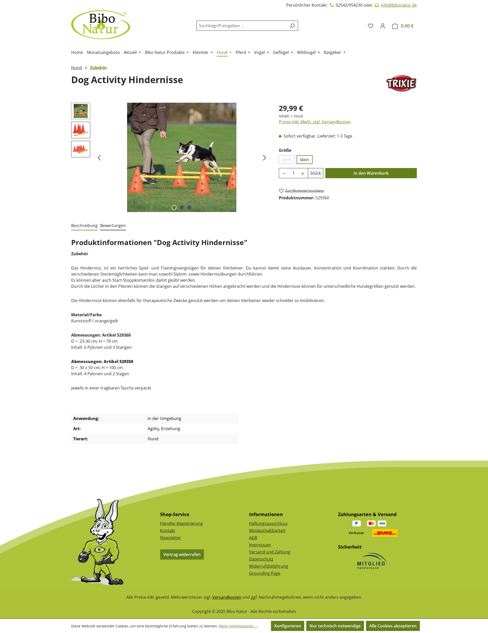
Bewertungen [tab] (113, 225)
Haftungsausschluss (268, 523)
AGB (253, 537)
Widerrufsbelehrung (268, 566)
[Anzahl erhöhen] (303, 173)
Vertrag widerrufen (182, 554)
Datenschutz (261, 559)
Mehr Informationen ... (238, 626)
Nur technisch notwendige (335, 626)
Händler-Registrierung (181, 523)
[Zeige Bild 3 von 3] (189, 207)
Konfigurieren (287, 626)
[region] (170, 157)
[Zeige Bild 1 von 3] (174, 207)
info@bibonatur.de (399, 5)
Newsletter (170, 537)
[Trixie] (401, 84)
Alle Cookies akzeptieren (393, 626)
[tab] (84, 225)
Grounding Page (264, 573)
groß (288, 160)
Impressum (260, 545)
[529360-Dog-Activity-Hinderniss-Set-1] (181, 157)
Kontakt (167, 530)
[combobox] (241, 26)
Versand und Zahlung (269, 552)
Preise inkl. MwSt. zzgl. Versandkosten (315, 122)
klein (304, 159)
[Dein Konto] (383, 26)
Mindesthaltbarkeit (267, 530)
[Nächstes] (264, 157)
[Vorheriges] (99, 157)
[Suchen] (292, 26)
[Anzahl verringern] (284, 173)
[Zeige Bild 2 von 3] (182, 207)
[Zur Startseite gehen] (100, 24)
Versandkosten (226, 597)
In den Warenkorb (371, 173)
